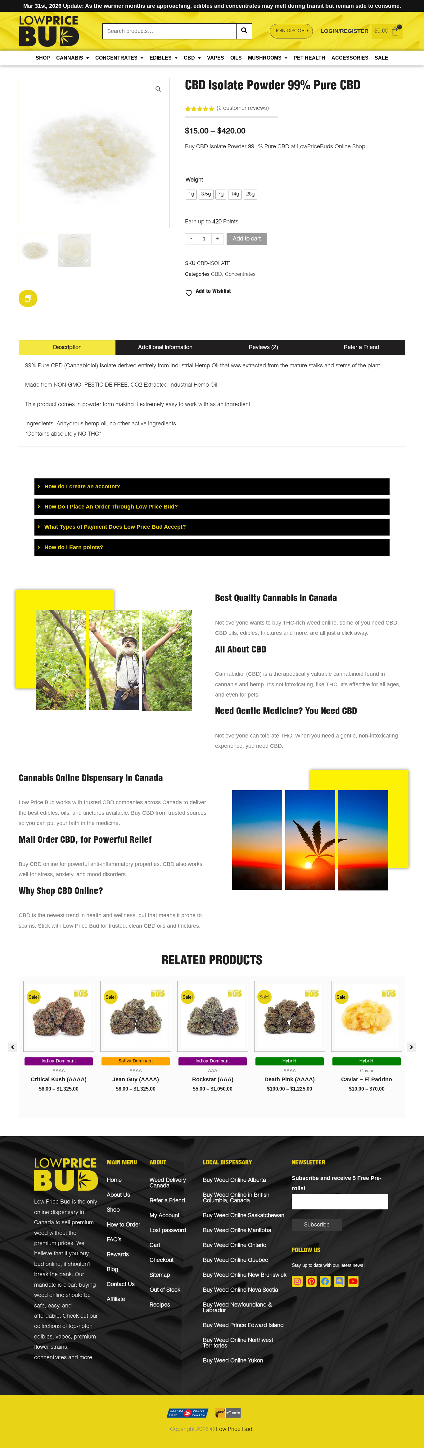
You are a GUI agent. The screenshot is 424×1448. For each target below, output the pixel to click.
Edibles (161, 58)
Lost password (168, 1231)
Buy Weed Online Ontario (234, 1246)
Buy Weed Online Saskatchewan (243, 1216)
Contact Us (121, 1285)
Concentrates (116, 58)
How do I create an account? (82, 486)
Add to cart (247, 239)
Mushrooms (265, 58)
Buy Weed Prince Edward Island (243, 1326)
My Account (164, 1216)
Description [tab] (67, 348)
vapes (63, 1337)
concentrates (50, 1358)
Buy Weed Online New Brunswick (244, 1275)
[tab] (212, 486)
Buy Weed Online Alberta (234, 1180)
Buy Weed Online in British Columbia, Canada (236, 1198)
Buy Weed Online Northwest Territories (238, 1343)
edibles (43, 1337)
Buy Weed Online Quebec (235, 1260)
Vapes (215, 58)
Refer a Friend (167, 1201)
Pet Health (309, 58)
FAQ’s (114, 1240)
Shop (43, 58)
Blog (112, 1270)
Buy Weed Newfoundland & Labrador (237, 1308)
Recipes (160, 1305)
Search (244, 31)
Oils (236, 58)
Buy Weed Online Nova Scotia (240, 1290)
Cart (155, 1246)
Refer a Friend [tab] (361, 348)
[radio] (191, 194)
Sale (381, 58)
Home (114, 1180)
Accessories (350, 58)
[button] (158, 89)
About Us (118, 1195)
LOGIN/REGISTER (344, 31)
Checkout (162, 1260)
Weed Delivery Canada (168, 1183)
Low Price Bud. (235, 1429)
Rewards (118, 1255)
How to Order (123, 1225)
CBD (189, 58)
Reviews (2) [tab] (263, 348)
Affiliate (116, 1299)
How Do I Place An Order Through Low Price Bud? (111, 507)
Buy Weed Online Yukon (233, 1361)
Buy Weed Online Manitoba (237, 1231)
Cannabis (69, 58)
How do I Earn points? (73, 547)
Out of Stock (165, 1290)
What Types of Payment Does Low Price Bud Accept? (115, 527)
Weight (194, 180)
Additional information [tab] (165, 348)
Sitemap (160, 1275)
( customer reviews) (243, 108)
